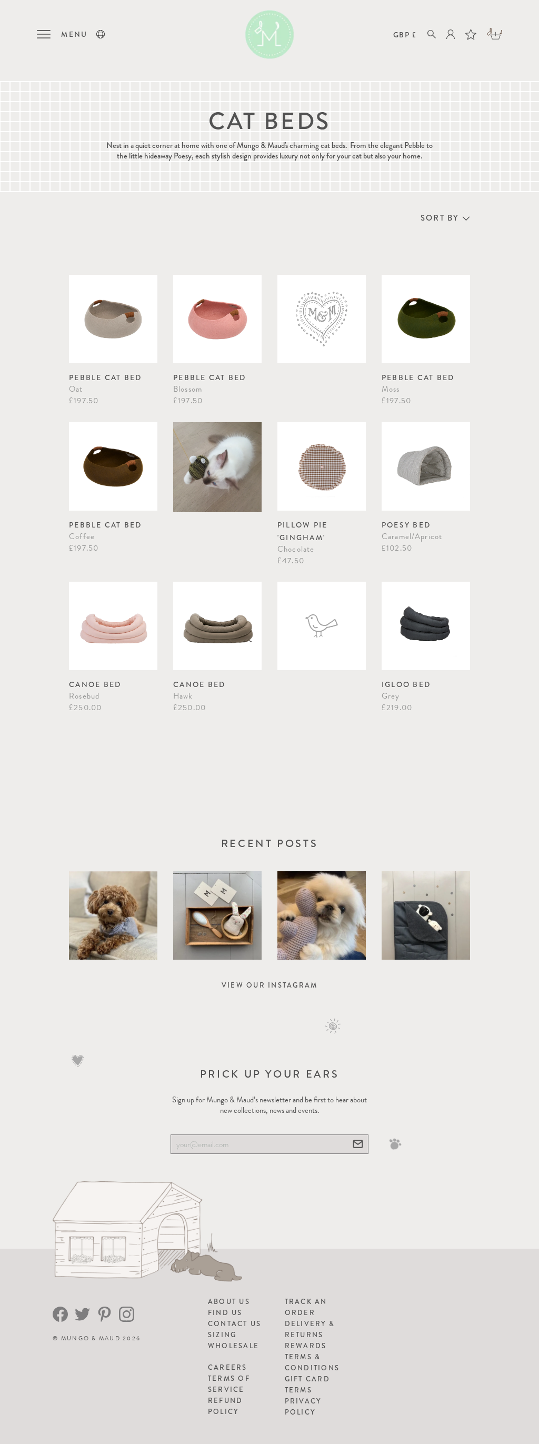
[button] (100, 34)
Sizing (222, 1335)
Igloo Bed (406, 684)
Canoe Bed (95, 684)
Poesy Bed (406, 525)
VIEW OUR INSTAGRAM (270, 985)
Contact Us (235, 1324)
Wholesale (233, 1346)
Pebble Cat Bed (105, 377)
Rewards (306, 1346)
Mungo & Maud (91, 1338)
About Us (229, 1302)
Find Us (225, 1313)
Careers (227, 1367)
